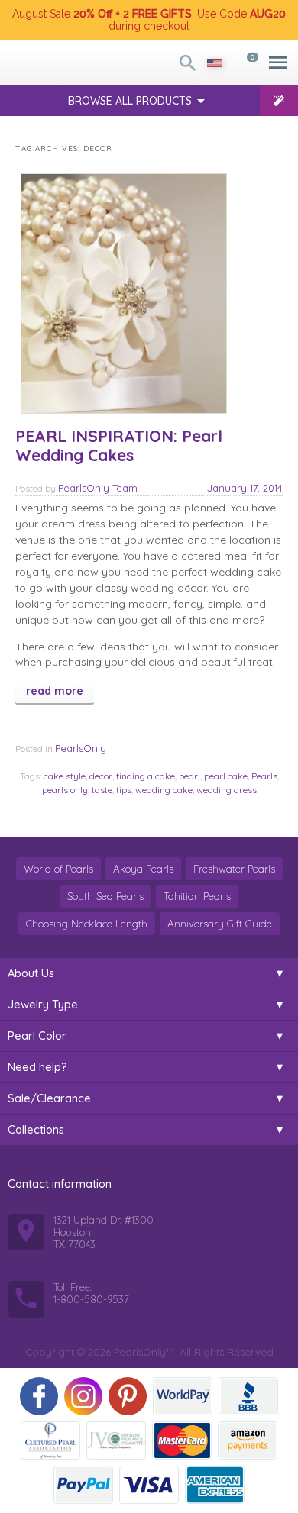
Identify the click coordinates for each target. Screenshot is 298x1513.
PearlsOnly (80, 748)
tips (123, 789)
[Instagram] (83, 1396)
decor (100, 776)
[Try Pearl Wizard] (279, 101)
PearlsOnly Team (98, 488)
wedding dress (226, 789)
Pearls (264, 776)
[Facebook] (39, 1396)
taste (102, 789)
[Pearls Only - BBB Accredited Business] (248, 1396)
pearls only (65, 789)
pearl (189, 776)
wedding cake (164, 789)
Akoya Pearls (143, 869)
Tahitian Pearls (197, 896)
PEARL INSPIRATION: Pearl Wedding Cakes (118, 445)
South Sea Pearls (105, 896)
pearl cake (226, 776)
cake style (65, 776)
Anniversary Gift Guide (219, 924)
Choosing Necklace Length (86, 924)
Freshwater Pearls (234, 869)
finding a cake (145, 776)
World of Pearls (58, 869)
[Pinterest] (127, 1396)
